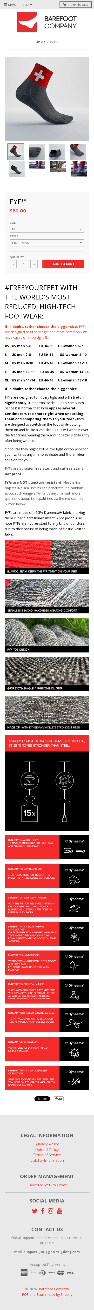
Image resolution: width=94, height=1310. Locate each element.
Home (40, 42)
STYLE (14, 236)
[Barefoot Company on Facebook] (43, 1211)
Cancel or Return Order (47, 1185)
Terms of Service (47, 1155)
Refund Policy (47, 1149)
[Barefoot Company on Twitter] (35, 1211)
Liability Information (47, 1160)
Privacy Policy (47, 1144)
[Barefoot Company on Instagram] (51, 1211)
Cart (77, 5)
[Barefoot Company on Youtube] (59, 1211)
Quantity (17, 257)
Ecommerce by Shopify (54, 1294)
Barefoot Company (54, 1289)
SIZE (13, 222)
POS (25, 1294)
